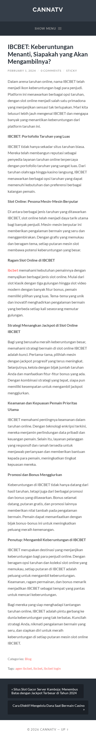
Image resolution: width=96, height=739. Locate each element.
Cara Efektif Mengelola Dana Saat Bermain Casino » (49, 707)
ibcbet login (52, 668)
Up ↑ (65, 729)
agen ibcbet (23, 668)
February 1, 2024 (22, 70)
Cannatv (48, 9)
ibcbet (13, 270)
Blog (28, 659)
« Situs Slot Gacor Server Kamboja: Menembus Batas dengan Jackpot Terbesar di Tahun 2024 (44, 691)
